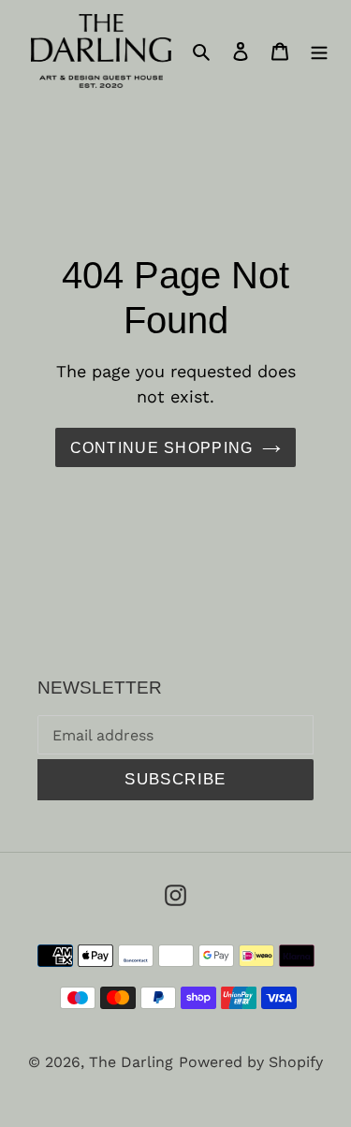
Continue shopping (162, 447)
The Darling (131, 1062)
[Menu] (319, 51)
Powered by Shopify (251, 1062)
